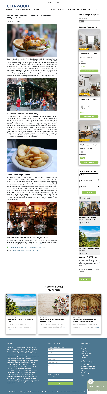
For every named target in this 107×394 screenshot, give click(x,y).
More (10, 329)
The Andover (84, 99)
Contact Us (81, 9)
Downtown (31, 9)
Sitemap (83, 370)
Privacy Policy (85, 364)
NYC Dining (35, 250)
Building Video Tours (87, 353)
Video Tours (84, 351)
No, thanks (97, 392)
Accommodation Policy (88, 368)
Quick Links (85, 343)
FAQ (96, 9)
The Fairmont (84, 145)
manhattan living (26, 250)
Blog (90, 9)
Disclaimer (11, 343)
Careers (83, 357)
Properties (71, 9)
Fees (82, 375)
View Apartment (89, 71)
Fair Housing (85, 373)
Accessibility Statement (88, 366)
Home (53, 9)
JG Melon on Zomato (45, 244)
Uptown (14, 9)
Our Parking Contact (87, 362)
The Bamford (84, 53)
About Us (60, 9)
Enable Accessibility (53, 2)
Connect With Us (53, 343)
